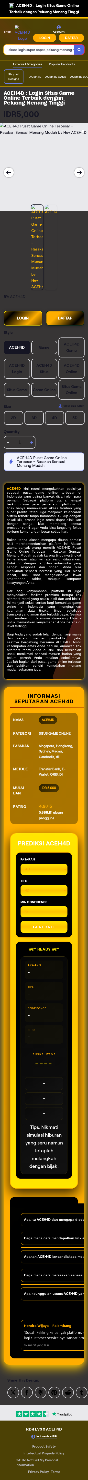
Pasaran (28, 859)
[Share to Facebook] (27, 1392)
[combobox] (39, 50)
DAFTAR (71, 38)
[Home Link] (22, 33)
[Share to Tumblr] (82, 1392)
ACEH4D (14, 488)
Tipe (24, 880)
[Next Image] (79, 172)
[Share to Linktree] (40, 1392)
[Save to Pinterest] (54, 1392)
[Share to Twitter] (13, 1392)
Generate (44, 927)
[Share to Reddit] (68, 1392)
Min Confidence (34, 901)
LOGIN (44, 38)
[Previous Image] (9, 172)
